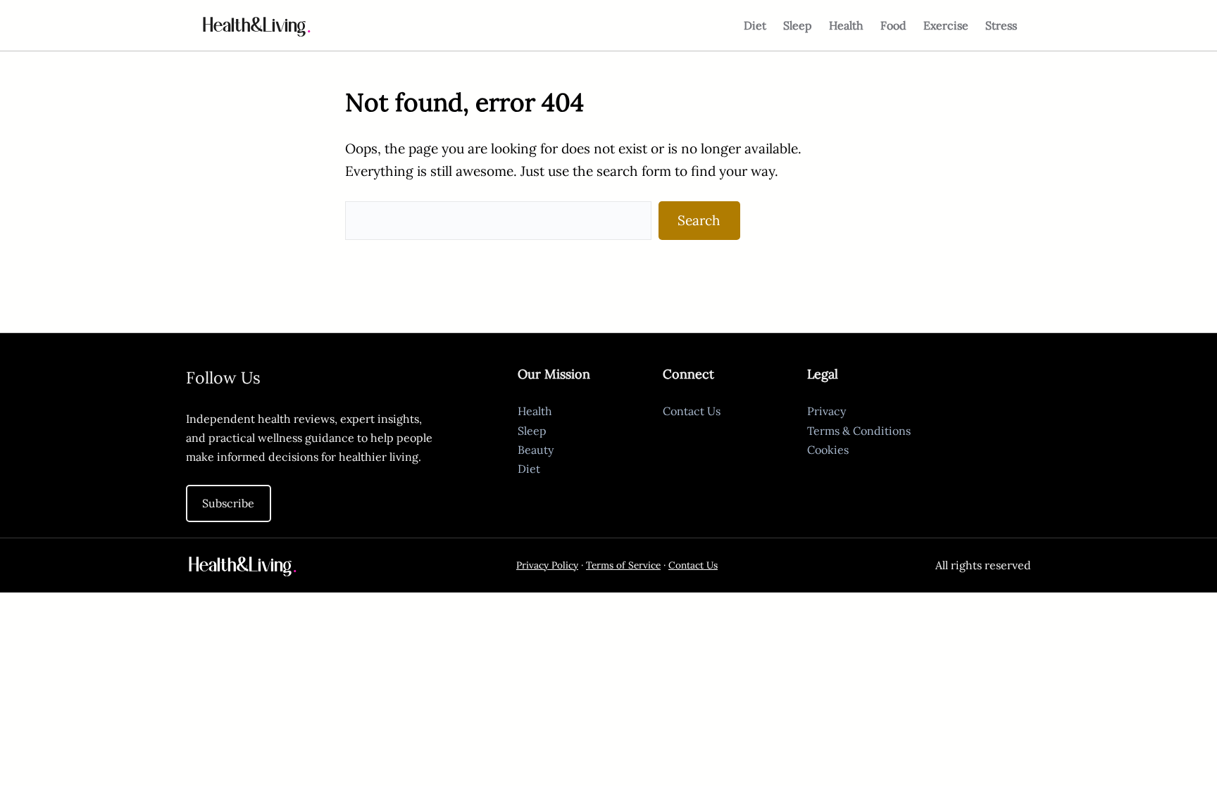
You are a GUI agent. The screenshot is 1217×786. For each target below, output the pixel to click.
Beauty (536, 450)
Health (535, 411)
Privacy (826, 411)
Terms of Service (623, 565)
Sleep (532, 431)
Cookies (828, 450)
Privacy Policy (547, 565)
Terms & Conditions (859, 431)
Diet (529, 469)
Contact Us (691, 411)
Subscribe (228, 503)
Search (699, 220)
